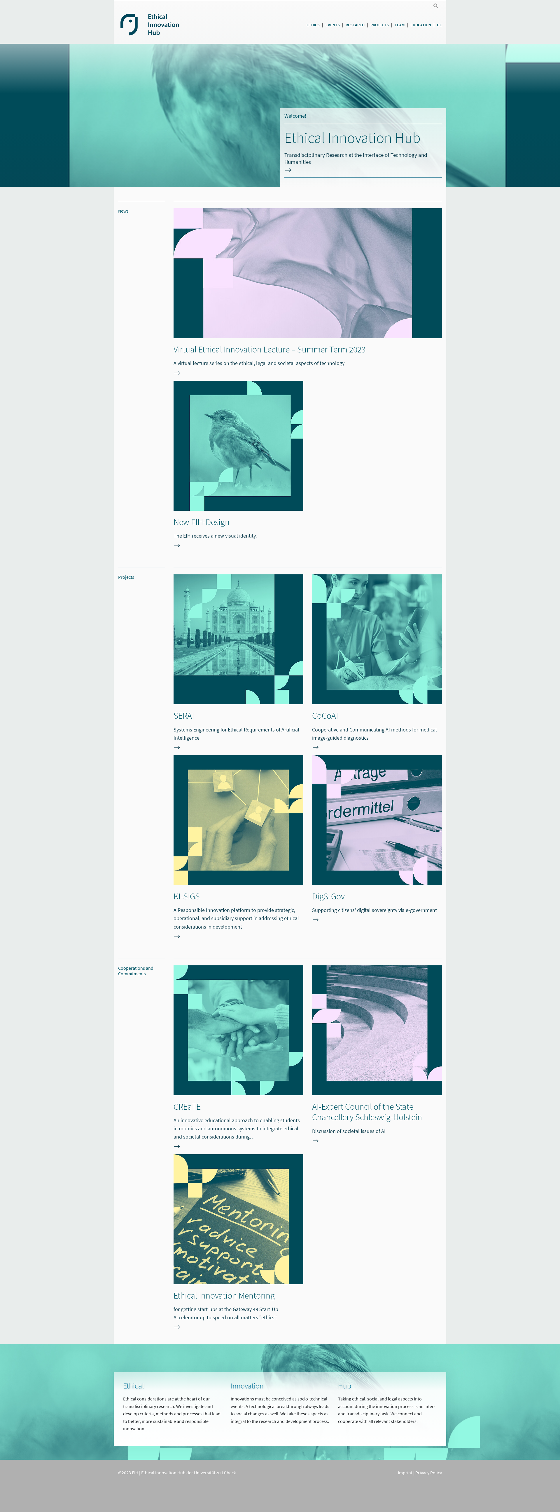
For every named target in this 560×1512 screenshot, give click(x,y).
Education (420, 24)
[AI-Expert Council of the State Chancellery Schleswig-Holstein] (377, 1033)
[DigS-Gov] (377, 823)
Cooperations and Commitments (135, 970)
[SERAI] (238, 642)
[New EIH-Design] (238, 449)
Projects (379, 24)
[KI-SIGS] (238, 823)
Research (355, 24)
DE (439, 24)
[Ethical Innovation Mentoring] (238, 1222)
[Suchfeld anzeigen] (436, 5)
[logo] (171, 24)
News (123, 211)
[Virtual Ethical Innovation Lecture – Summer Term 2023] (308, 276)
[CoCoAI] (377, 642)
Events (333, 24)
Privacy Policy (428, 1472)
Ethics (313, 24)
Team (400, 24)
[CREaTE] (238, 1033)
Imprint (405, 1472)
